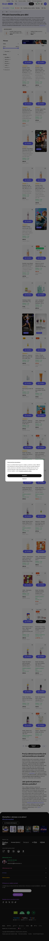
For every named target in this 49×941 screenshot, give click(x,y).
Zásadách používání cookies (25, 471)
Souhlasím (24, 475)
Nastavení (24, 478)
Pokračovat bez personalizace (13, 462)
